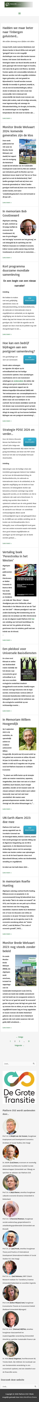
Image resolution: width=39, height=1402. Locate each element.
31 (28, 1041)
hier (33, 619)
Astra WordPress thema (28, 1397)
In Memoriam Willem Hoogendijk (17, 721)
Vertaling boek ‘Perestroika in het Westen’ (15, 556)
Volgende (19, 1045)
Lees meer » (7, 118)
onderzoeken (18, 381)
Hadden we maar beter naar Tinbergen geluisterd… (18, 32)
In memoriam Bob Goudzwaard (15, 213)
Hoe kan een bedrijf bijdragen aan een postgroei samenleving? (19, 347)
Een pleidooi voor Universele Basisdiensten (19, 651)
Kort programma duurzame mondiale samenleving (16, 270)
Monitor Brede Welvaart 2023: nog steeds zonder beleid (19, 947)
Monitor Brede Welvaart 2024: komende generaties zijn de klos (19, 131)
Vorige (19, 1037)
